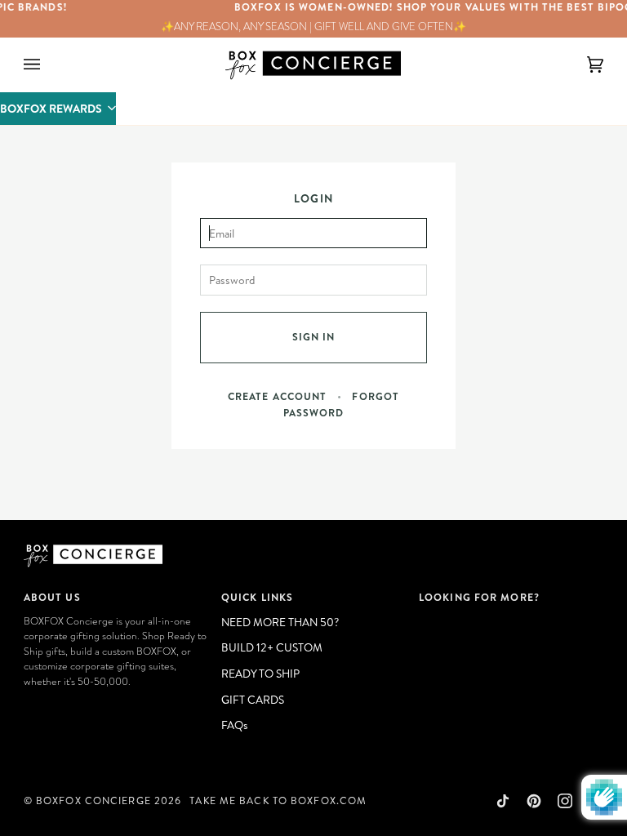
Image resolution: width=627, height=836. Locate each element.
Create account (277, 396)
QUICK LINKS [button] (257, 597)
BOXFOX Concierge (93, 800)
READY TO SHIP (260, 673)
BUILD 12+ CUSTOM (271, 647)
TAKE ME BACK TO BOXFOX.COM (278, 800)
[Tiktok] (503, 801)
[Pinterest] (534, 801)
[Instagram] (565, 801)
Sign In (314, 337)
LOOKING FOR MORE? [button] (479, 597)
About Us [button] (52, 597)
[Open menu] (48, 65)
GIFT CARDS (252, 699)
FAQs (234, 724)
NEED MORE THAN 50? (280, 621)
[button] (58, 108)
